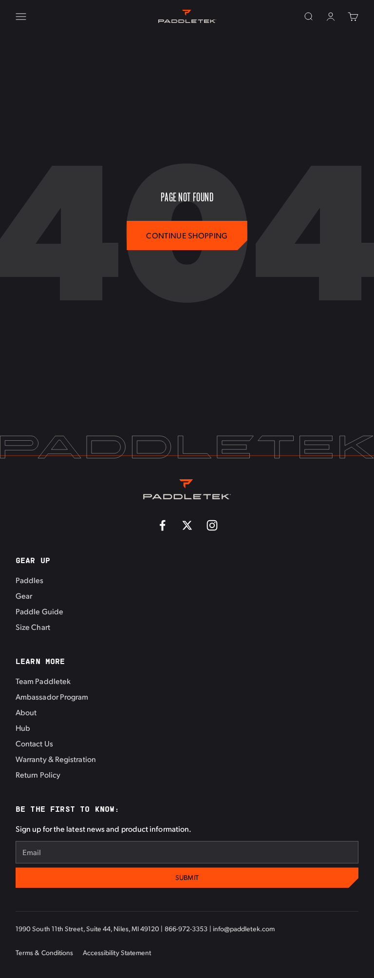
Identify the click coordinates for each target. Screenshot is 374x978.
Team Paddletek (43, 681)
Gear (24, 595)
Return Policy (38, 774)
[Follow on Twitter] (187, 525)
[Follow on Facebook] (162, 525)
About (26, 712)
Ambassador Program (52, 696)
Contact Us (34, 743)
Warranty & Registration (56, 759)
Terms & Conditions (44, 952)
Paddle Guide (39, 611)
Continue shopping (186, 235)
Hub (23, 728)
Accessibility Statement (117, 952)
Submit (187, 877)
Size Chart (33, 627)
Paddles (30, 580)
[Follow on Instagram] (212, 525)
